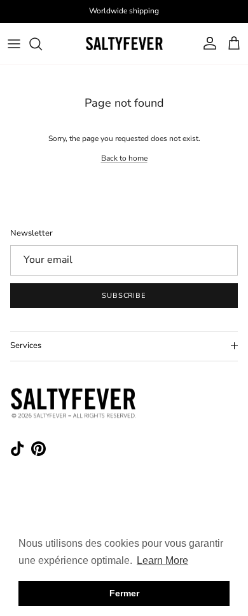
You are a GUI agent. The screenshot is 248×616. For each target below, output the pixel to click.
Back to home (124, 158)
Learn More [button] (162, 560)
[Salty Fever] (124, 43)
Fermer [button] (124, 593)
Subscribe (124, 295)
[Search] (42, 44)
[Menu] (14, 44)
